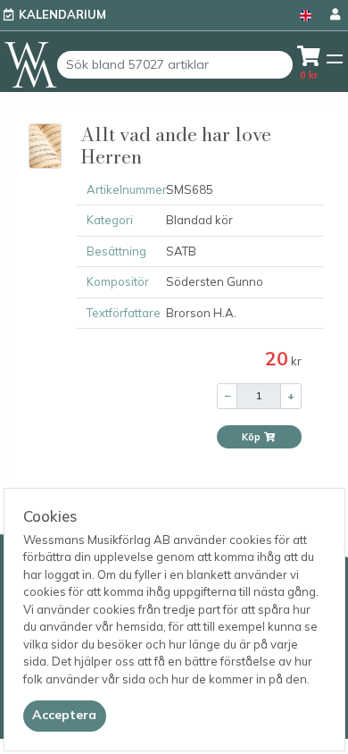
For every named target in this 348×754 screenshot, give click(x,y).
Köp (252, 437)
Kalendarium (62, 14)
